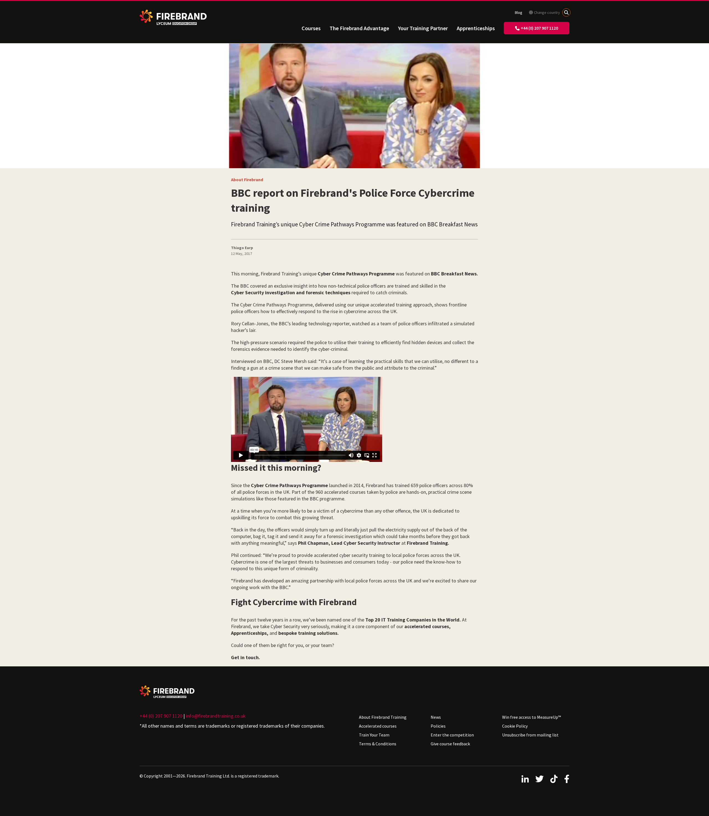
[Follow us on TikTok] (554, 779)
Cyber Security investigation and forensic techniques (290, 292)
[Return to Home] (173, 17)
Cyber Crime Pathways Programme (356, 273)
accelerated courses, (427, 626)
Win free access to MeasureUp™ (531, 717)
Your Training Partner (423, 28)
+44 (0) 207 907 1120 (539, 28)
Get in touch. (245, 657)
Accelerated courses (378, 726)
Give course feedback (450, 743)
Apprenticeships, (249, 633)
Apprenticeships (476, 28)
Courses (311, 28)
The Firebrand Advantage (359, 28)
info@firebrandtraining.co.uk (216, 716)
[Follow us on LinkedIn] (525, 779)
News (436, 717)
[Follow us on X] (539, 779)
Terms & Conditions (377, 743)
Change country (547, 12)
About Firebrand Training (383, 717)
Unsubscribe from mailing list (530, 735)
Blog (518, 12)
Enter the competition (452, 735)
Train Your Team (374, 735)
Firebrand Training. (428, 543)
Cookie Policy (515, 726)
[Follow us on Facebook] (566, 779)
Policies (438, 726)
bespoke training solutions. (308, 633)
